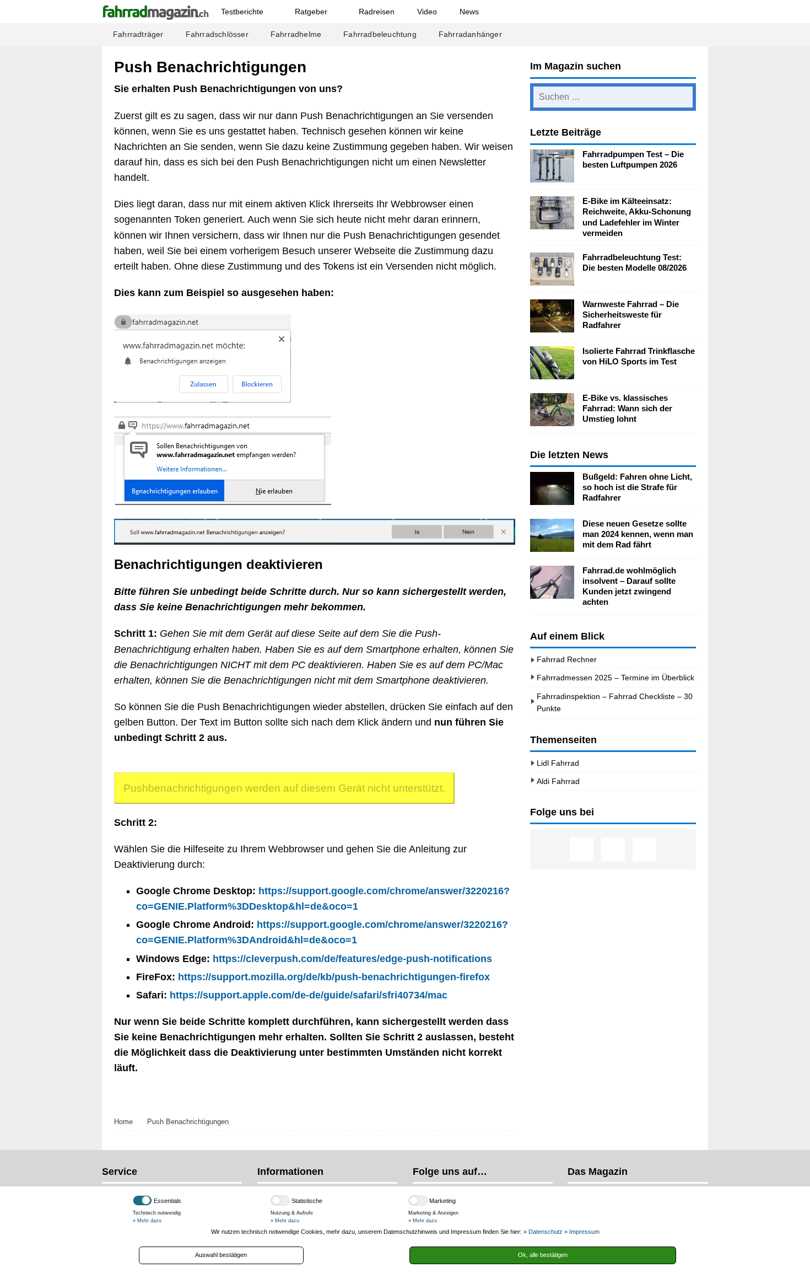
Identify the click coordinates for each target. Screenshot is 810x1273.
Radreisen (377, 11)
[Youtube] (644, 849)
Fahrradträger (138, 34)
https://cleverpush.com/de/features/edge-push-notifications (352, 958)
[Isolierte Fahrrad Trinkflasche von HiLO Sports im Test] (552, 362)
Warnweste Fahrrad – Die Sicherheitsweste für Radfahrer (630, 315)
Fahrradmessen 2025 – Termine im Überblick (615, 677)
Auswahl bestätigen (221, 1254)
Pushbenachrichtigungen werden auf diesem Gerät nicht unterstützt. (284, 788)
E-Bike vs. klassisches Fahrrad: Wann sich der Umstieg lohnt (627, 408)
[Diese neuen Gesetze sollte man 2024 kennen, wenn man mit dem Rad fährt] (552, 535)
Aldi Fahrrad (558, 781)
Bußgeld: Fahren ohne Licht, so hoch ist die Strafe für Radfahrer (637, 487)
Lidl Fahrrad (558, 763)
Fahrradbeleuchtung (380, 34)
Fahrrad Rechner (567, 659)
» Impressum (582, 1231)
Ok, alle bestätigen (543, 1254)
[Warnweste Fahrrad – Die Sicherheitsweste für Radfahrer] (552, 315)
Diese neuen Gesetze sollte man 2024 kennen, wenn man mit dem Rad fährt (637, 534)
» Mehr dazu (147, 1220)
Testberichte (242, 11)
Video (427, 11)
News (469, 11)
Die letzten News (569, 454)
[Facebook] (581, 849)
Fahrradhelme (296, 34)
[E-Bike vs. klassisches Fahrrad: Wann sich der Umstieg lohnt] (552, 409)
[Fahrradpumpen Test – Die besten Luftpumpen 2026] (552, 165)
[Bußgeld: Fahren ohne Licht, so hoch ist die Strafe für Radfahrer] (552, 488)
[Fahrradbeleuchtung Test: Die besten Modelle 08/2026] (552, 269)
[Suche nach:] (613, 97)
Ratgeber (311, 11)
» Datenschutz (543, 1231)
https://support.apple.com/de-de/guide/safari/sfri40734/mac (308, 995)
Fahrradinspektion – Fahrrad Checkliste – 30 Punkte (615, 702)
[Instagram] (613, 849)
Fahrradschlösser (217, 34)
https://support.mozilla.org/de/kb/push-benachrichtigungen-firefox (334, 976)
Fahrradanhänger (470, 34)
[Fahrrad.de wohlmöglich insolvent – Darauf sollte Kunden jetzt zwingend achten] (552, 582)
